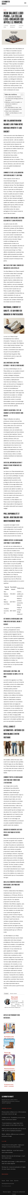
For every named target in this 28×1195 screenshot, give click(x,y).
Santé (11, 1180)
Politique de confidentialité (19, 1191)
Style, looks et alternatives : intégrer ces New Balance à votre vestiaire (13, 112)
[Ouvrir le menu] (25, 3)
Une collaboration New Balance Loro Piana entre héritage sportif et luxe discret (14, 98)
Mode (5, 10)
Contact (14, 1194)
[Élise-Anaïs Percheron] (7, 1002)
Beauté (3, 1180)
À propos (6, 993)
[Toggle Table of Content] (21, 94)
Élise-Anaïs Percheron (14, 998)
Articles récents (13, 993)
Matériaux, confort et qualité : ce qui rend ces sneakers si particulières (13, 103)
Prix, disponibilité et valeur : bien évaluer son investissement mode (13, 108)
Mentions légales (7, 1191)
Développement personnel (8, 1183)
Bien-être (16, 1180)
